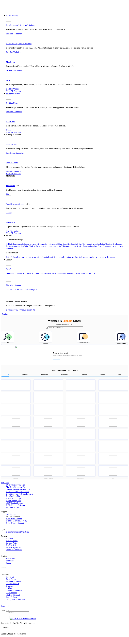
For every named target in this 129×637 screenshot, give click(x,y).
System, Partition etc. (27, 310)
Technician (17, 34)
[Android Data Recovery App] (113, 409)
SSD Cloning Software (15, 503)
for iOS (9, 70)
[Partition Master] (80, 384)
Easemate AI (11, 558)
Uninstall (9, 538)
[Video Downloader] (48, 458)
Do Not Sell (11, 545)
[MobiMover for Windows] (16, 409)
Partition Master (12, 103)
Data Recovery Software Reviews (19, 494)
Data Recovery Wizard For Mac (18, 43)
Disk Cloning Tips (13, 501)
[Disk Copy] (48, 421)
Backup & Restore (64, 374)
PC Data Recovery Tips (15, 485)
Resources (5, 482)
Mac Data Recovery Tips (16, 487)
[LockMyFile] (113, 446)
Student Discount (13, 595)
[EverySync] (16, 421)
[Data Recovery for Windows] (16, 384)
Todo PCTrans (12, 163)
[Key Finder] (113, 458)
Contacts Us (57, 358)
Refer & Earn (11, 597)
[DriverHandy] (16, 470)
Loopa (8, 563)
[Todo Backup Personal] (113, 384)
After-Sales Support (14, 518)
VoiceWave (10, 186)
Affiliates (9, 588)
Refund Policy (12, 541)
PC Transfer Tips (13, 507)
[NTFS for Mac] (80, 458)
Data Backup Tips (13, 496)
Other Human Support (15, 523)
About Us (10, 577)
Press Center (11, 579)
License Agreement (13, 547)
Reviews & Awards (14, 581)
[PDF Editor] (16, 446)
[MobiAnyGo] (113, 434)
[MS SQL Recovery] (80, 421)
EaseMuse (10, 561)
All (8, 374)
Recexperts (10, 222)
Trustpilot (5, 606)
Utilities (119, 374)
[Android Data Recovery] (80, 409)
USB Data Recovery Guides (17, 492)
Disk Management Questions (17, 532)
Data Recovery (12, 15)
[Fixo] (113, 470)
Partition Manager (13, 93)
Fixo (8, 80)
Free (8, 34)
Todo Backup (11, 144)
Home (8, 130)
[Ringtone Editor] (48, 446)
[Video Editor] (16, 434)
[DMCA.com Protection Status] (23, 619)
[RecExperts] (48, 434)
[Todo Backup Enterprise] (16, 397)
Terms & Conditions (14, 550)
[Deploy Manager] (16, 458)
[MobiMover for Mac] (113, 397)
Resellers (9, 586)
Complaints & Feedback (15, 599)
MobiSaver (10, 62)
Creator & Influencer (14, 590)
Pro (11, 34)
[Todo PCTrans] (80, 397)
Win (7, 194)
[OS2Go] (80, 446)
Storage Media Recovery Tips (18, 489)
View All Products (13, 91)
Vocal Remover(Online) (15, 204)
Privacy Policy (12, 543)
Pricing (5, 314)
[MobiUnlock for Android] (48, 470)
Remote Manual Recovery (16, 521)
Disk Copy (10, 121)
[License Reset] (45, 336)
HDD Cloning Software (15, 505)
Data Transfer (84, 374)
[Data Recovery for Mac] (48, 384)
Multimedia (103, 374)
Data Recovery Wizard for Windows (20, 25)
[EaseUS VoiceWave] (80, 470)
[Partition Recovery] (113, 421)
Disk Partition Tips (13, 498)
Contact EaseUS (12, 584)
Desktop (9, 89)
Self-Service (11, 514)
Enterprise (19, 153)
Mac (11, 231)
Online (16, 89)
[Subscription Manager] (121, 336)
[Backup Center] (48, 397)
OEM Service (11, 593)
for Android (17, 70)
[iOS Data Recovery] (48, 409)
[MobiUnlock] (80, 434)
